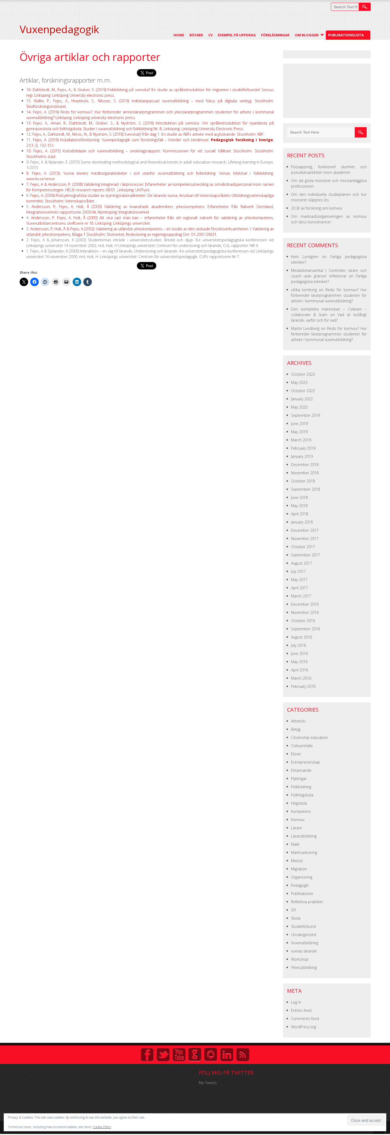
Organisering (301, 877)
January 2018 (302, 522)
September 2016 (305, 628)
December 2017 (305, 530)
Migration (299, 868)
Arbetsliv (298, 721)
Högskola (299, 803)
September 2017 (305, 554)
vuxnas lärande (304, 951)
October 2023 (303, 374)
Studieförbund (303, 926)
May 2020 (299, 407)
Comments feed (305, 1018)
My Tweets (208, 1082)
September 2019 (305, 415)
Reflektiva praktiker (307, 901)
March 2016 (301, 678)
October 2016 (303, 620)
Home (179, 35)
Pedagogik (300, 885)
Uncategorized (303, 934)
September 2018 (305, 489)
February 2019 (303, 448)
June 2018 (299, 497)
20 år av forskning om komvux (316, 208)
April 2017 (299, 587)
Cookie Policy (102, 1127)
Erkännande (301, 770)
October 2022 (303, 390)
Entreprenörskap (305, 762)
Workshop (300, 959)
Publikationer (302, 893)
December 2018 (305, 464)
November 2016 (305, 612)
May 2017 (299, 579)
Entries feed (301, 1010)
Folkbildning (301, 786)
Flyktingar (299, 778)
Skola (295, 918)
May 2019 (299, 431)
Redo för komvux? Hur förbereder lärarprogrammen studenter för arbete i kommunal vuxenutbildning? (329, 295)
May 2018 (299, 505)
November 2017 (305, 538)
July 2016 (298, 645)
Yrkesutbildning (304, 967)
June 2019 (299, 423)
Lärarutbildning (304, 836)
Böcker (196, 35)
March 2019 (301, 439)
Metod (296, 860)
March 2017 (301, 595)
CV (210, 35)
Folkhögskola (302, 794)
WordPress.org (303, 1026)
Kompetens (301, 811)
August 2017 (301, 563)
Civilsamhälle (302, 745)
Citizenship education (309, 737)
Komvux (298, 819)
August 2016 (301, 637)
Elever (296, 753)
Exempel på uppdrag (237, 35)
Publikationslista (346, 35)
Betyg (295, 729)
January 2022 (302, 398)
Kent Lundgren (304, 256)
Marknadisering (304, 852)
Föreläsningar (275, 35)
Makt (295, 844)
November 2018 (305, 472)
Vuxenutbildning (304, 942)
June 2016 (299, 653)
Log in (296, 1002)
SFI (293, 909)
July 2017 (298, 571)
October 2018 (303, 481)
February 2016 (303, 686)
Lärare (296, 827)
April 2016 (299, 669)
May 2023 (299, 382)
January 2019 (302, 456)
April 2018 (299, 513)
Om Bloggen (307, 35)
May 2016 (299, 661)
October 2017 (303, 546)
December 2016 (305, 604)
